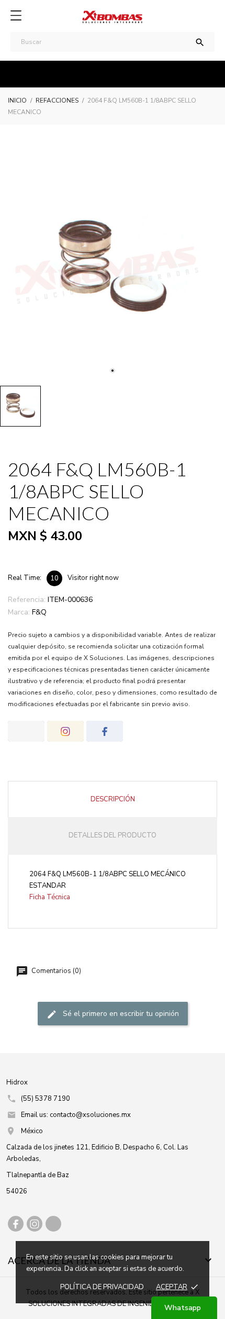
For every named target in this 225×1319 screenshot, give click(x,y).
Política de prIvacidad (102, 1287)
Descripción (113, 799)
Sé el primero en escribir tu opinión (120, 1014)
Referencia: (27, 600)
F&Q (39, 612)
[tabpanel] (112, 268)
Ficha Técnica (49, 897)
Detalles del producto (112, 835)
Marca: (19, 612)
